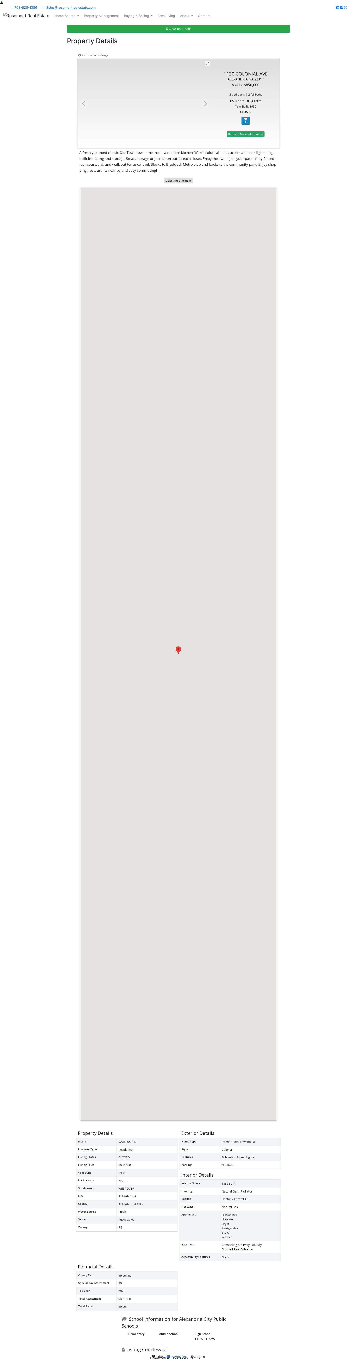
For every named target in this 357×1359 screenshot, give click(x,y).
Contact (204, 16)
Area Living (166, 16)
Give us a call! (179, 29)
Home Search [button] (65, 16)
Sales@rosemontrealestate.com (71, 7)
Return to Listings (94, 55)
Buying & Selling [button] (137, 16)
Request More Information (245, 134)
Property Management (101, 16)
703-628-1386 (25, 7)
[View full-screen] (207, 63)
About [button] (185, 16)
